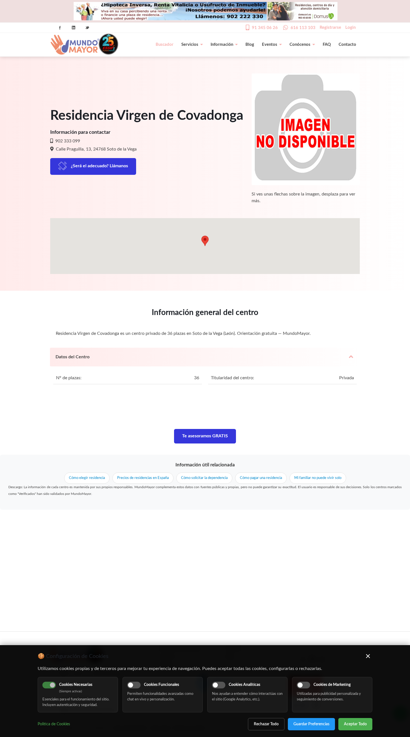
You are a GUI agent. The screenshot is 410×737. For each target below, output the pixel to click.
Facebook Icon (60, 27)
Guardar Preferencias (311, 724)
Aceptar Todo (355, 724)
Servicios (189, 44)
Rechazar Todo (266, 724)
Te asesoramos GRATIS (205, 436)
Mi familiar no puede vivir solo (317, 478)
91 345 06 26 (265, 28)
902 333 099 (67, 141)
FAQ (327, 44)
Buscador (164, 44)
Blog (249, 44)
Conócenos (300, 44)
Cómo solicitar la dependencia (204, 478)
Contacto (347, 44)
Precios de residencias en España (143, 478)
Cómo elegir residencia (87, 478)
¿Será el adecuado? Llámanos (99, 166)
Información (222, 44)
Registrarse (330, 27)
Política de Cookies (54, 724)
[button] (205, 241)
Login (350, 27)
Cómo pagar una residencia (261, 478)
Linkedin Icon (73, 27)
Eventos (269, 44)
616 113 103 (303, 28)
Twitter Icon (87, 27)
